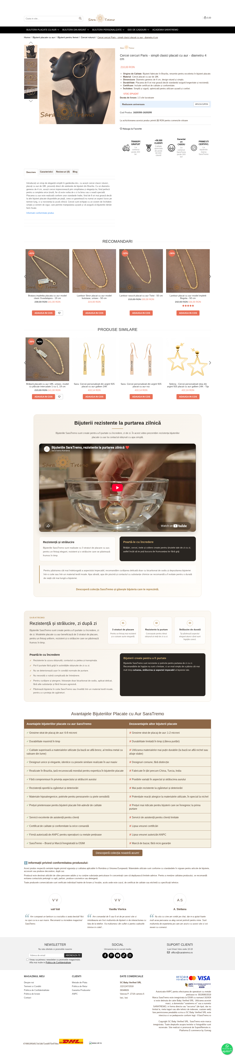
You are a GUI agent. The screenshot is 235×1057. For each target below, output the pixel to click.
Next (30, 100)
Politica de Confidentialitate (58, 962)
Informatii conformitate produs (40, 213)
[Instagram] (130, 955)
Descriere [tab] (31, 172)
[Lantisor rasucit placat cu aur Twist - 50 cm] (141, 271)
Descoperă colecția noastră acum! (117, 853)
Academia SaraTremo (165, 29)
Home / (28, 37)
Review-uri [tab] (63, 172)
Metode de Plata (79, 982)
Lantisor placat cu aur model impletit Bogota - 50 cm (188, 296)
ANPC (75, 994)
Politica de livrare (32, 994)
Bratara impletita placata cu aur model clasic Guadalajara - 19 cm (47, 296)
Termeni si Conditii (32, 986)
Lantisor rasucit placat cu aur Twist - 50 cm (141, 295)
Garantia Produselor (81, 990)
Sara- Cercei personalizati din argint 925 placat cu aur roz (141, 385)
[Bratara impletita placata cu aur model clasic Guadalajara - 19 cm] (47, 271)
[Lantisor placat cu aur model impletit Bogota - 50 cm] (188, 271)
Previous (30, 43)
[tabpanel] (77, 86)
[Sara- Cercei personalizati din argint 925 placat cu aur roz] (141, 359)
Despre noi (29, 982)
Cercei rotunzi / (89, 37)
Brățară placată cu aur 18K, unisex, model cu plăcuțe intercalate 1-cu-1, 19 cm (47, 385)
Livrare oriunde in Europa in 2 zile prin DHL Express (73, 1046)
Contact (27, 997)
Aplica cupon (201, 104)
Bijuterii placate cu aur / (45, 37)
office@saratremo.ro (182, 952)
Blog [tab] (75, 172)
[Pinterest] (111, 955)
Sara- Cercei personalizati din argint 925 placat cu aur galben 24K (94, 385)
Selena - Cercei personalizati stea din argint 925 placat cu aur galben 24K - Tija (188, 385)
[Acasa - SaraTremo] (104, 18)
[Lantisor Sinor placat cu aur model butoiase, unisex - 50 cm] (94, 271)
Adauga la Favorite (132, 128)
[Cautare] (80, 18)
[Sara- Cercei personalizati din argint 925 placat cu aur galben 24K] (94, 359)
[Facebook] (105, 955)
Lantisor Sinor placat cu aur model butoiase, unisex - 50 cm (94, 296)
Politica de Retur (79, 986)
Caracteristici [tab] (46, 172)
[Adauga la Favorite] (59, 313)
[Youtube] (117, 955)
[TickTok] (124, 955)
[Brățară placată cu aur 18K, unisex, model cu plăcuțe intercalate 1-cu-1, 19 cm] (47, 359)
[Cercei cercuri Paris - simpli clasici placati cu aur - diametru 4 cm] (77, 86)
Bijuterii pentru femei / (69, 37)
